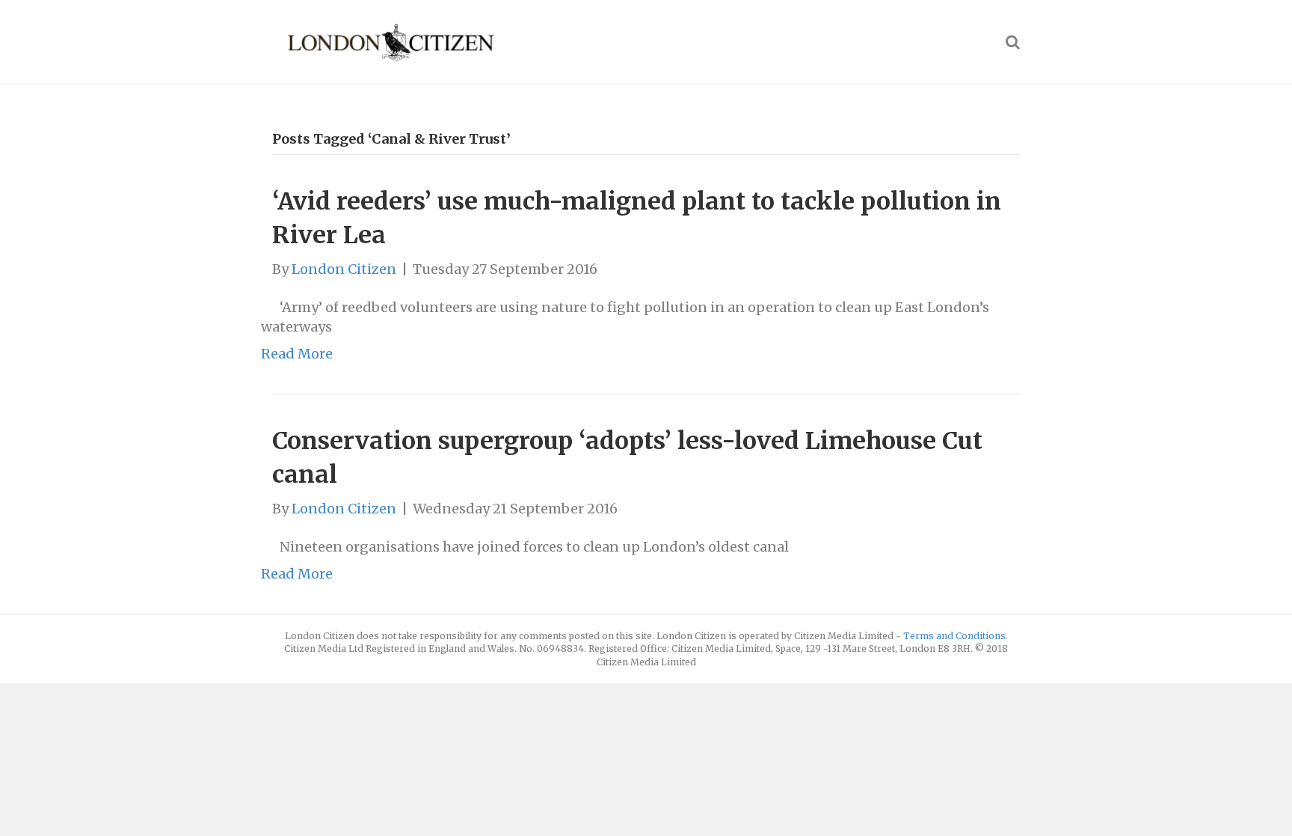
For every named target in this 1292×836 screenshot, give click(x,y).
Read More (297, 353)
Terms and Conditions (954, 635)
